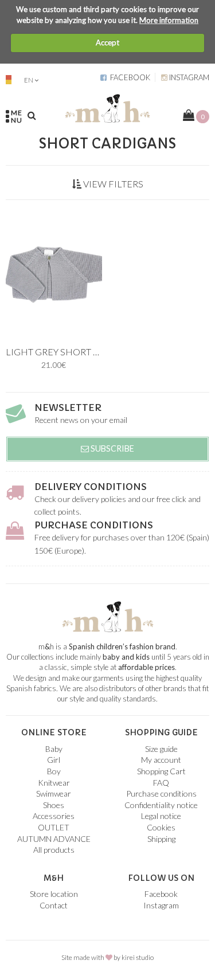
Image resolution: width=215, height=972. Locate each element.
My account (161, 760)
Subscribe (111, 448)
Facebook (128, 77)
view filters (112, 183)
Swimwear (53, 793)
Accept (107, 42)
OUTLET (53, 827)
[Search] (32, 115)
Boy (54, 771)
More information (168, 20)
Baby (53, 749)
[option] (54, 273)
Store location (54, 894)
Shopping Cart (161, 771)
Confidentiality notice (161, 805)
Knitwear (54, 782)
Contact (54, 905)
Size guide (161, 749)
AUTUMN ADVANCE (54, 839)
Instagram (188, 77)
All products (54, 850)
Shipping (161, 839)
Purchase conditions (93, 525)
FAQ (161, 782)
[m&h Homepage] (107, 106)
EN (28, 80)
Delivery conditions (90, 486)
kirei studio (138, 957)
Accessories (54, 816)
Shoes (53, 805)
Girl (53, 760)
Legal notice (161, 816)
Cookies (161, 827)
